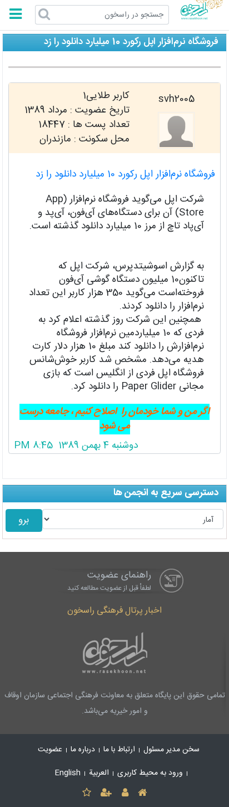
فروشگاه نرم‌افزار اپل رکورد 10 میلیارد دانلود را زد (125, 175)
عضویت (50, 750)
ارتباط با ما (119, 750)
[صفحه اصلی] (142, 793)
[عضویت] (106, 793)
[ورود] (125, 793)
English (68, 773)
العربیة (99, 773)
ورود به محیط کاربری (150, 773)
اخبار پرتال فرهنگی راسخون (114, 610)
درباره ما (83, 750)
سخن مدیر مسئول (171, 750)
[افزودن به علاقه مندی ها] (86, 793)
